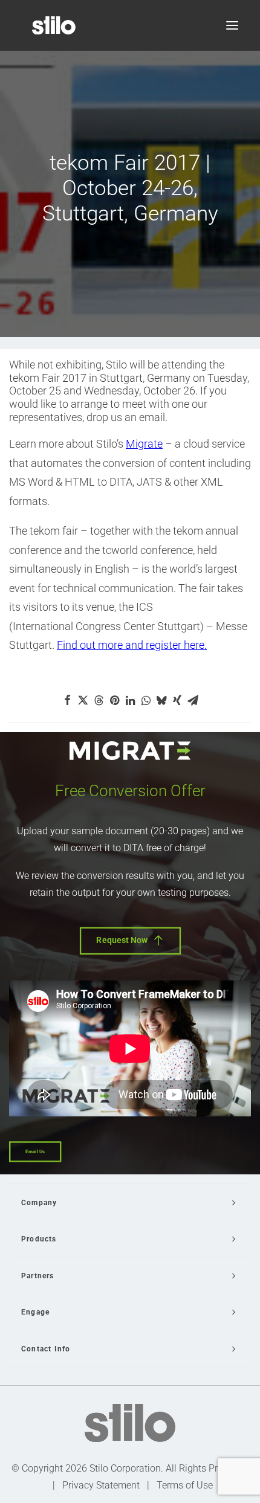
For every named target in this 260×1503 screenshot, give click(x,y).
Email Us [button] (35, 1151)
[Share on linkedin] (130, 700)
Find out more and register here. (132, 645)
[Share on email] (193, 700)
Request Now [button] (122, 940)
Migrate (144, 443)
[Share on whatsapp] (145, 700)
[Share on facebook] (67, 700)
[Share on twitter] (83, 700)
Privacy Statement (101, 1485)
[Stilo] (54, 25)
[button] (232, 25)
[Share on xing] (177, 700)
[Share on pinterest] (114, 700)
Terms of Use (185, 1485)
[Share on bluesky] (161, 700)
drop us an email (125, 417)
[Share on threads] (98, 700)
